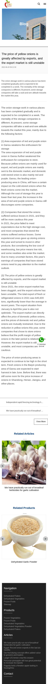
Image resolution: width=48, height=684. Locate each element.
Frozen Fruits (9, 602)
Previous (2, 465)
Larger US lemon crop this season (18, 658)
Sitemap (7, 604)
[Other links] (45, 4)
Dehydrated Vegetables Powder (18, 626)
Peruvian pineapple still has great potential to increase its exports (22, 662)
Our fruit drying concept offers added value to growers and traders (22, 654)
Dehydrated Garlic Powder (24, 562)
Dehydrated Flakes (12, 596)
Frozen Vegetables (12, 618)
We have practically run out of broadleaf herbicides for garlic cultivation (24, 488)
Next (45, 465)
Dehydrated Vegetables (14, 599)
